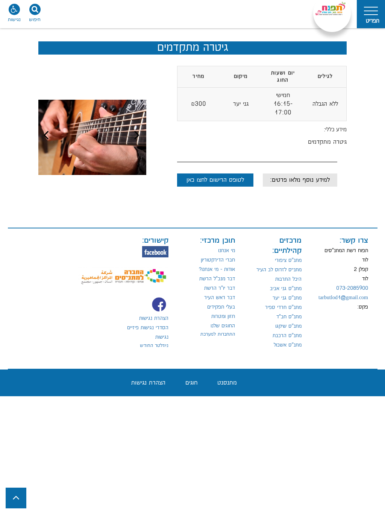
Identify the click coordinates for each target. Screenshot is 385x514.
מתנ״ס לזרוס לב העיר (279, 270)
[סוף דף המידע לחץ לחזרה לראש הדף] (16, 498)
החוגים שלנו (223, 326)
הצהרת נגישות (153, 318)
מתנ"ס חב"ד (289, 317)
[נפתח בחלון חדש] (123, 272)
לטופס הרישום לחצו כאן (215, 180)
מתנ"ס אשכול (288, 345)
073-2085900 (352, 288)
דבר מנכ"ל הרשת (217, 279)
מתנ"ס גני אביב (286, 289)
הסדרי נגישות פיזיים (147, 328)
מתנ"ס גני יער (287, 298)
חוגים (191, 383)
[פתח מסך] (15, 15)
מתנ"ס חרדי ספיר (283, 307)
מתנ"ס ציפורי (288, 260)
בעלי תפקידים (221, 307)
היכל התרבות (288, 279)
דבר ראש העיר (219, 298)
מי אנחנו (226, 251)
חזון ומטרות (223, 316)
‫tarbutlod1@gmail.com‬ (343, 298)
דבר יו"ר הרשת (219, 288)
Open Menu (371, 14)
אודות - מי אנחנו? (217, 269)
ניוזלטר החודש (154, 345)
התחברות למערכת (217, 334)
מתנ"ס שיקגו (288, 326)
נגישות (161, 337)
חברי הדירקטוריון (218, 260)
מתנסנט (227, 383)
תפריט (372, 21)
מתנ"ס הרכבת (287, 336)
